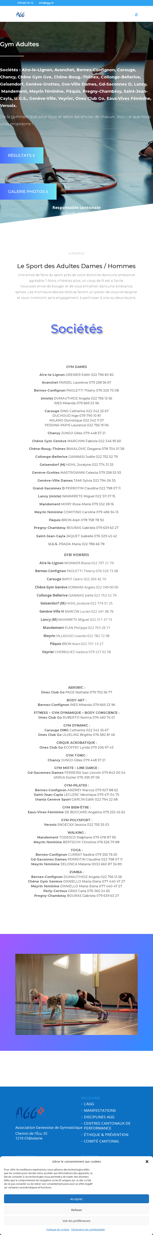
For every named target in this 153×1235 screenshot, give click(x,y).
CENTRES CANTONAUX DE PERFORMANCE (107, 1126)
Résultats (19, 155)
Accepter (76, 1199)
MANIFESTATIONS (100, 1110)
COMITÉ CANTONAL (101, 1141)
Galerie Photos (26, 191)
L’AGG (89, 1103)
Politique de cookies (57, 1229)
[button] (147, 1162)
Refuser (76, 1210)
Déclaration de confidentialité (88, 1229)
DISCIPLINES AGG (99, 1116)
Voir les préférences (76, 1221)
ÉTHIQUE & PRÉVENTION (106, 1134)
